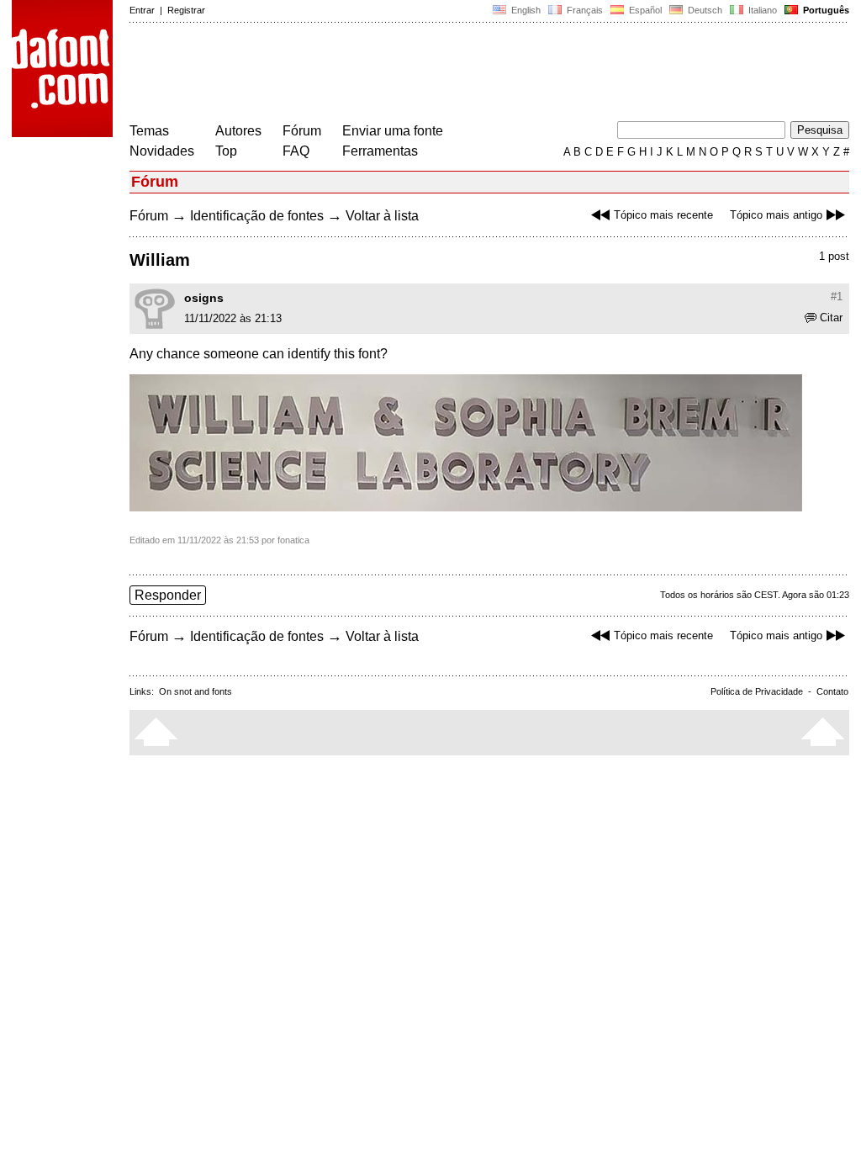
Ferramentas (380, 151)
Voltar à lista (382, 216)
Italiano (761, 10)
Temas (149, 131)
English (524, 10)
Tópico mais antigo (776, 215)
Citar (831, 317)
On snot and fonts (195, 691)
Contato (832, 691)
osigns (204, 297)
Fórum (302, 131)
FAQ (296, 151)
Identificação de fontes (257, 216)
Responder (168, 595)
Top (226, 151)
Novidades (161, 151)
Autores (238, 131)
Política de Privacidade (756, 691)
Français (583, 10)
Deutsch (704, 10)
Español (644, 10)
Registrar (186, 10)
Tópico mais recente (663, 215)
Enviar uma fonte (392, 131)
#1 (837, 296)
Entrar (142, 10)
